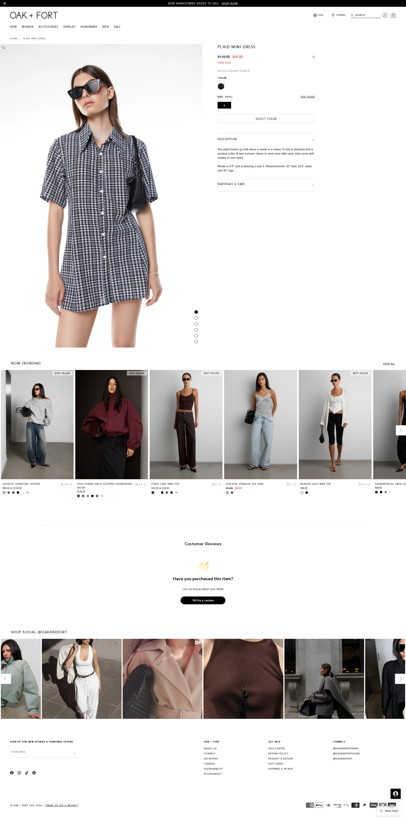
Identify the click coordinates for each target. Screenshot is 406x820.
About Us (210, 748)
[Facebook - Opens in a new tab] (12, 773)
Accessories (48, 27)
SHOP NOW (230, 3)
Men (105, 27)
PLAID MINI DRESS (34, 38)
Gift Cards (275, 763)
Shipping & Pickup (280, 769)
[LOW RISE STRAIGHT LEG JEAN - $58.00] (260, 424)
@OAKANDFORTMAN (345, 748)
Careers (209, 763)
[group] (37, 433)
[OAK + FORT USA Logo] (34, 15)
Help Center (276, 748)
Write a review (203, 600)
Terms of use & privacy (61, 805)
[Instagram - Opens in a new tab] (19, 773)
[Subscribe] (74, 753)
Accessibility (213, 774)
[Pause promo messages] (4, 3)
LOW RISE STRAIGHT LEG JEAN (244, 484)
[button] (402, 3)
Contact (209, 753)
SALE (117, 27)
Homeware (89, 27)
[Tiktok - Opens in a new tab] (26, 773)
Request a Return (280, 758)
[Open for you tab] (396, 794)
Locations (211, 758)
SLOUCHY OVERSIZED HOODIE (21, 484)
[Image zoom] (4, 48)
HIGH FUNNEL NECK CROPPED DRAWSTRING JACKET (104, 486)
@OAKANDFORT (342, 758)
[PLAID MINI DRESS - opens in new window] (101, 196)
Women (28, 27)
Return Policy (278, 753)
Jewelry (69, 27)
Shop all (389, 363)
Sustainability (213, 769)
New (13, 27)
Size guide (308, 96)
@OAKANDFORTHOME (346, 753)
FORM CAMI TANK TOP (165, 484)
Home (14, 38)
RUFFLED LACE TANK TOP (315, 484)
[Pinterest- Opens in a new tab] (34, 773)
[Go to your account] (385, 15)
